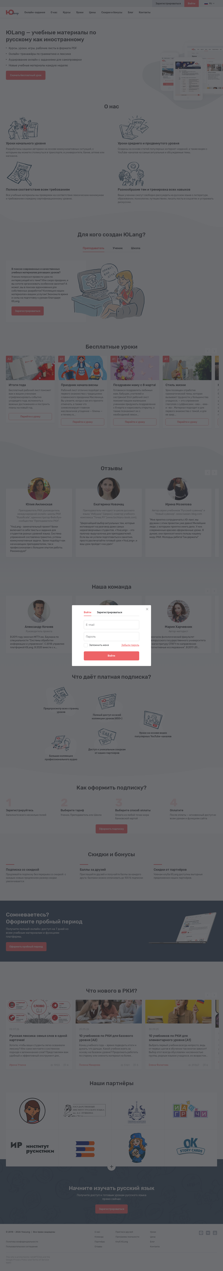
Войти (111, 655)
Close (147, 609)
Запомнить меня (99, 645)
